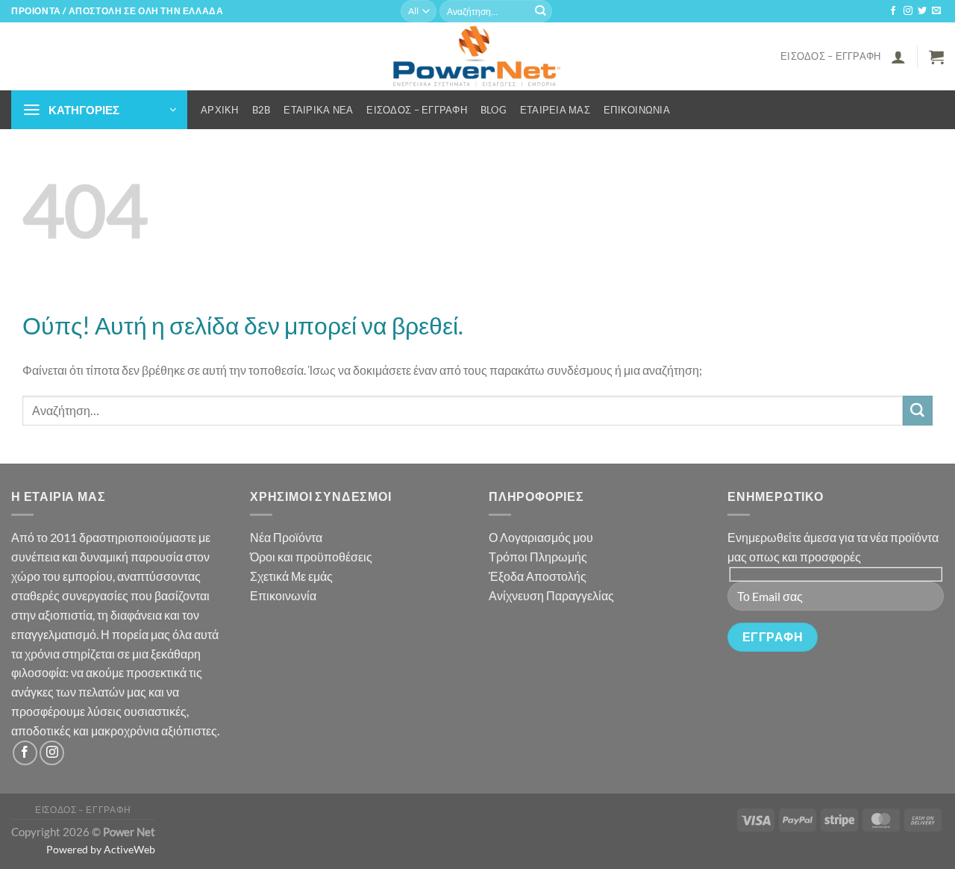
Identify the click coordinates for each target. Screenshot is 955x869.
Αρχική (220, 110)
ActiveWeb (129, 849)
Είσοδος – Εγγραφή (830, 56)
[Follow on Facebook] (893, 11)
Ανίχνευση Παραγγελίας (551, 595)
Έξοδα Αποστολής (537, 576)
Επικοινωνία (637, 110)
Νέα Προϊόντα (286, 537)
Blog (493, 110)
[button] (898, 56)
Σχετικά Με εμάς (291, 576)
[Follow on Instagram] (908, 11)
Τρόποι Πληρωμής (538, 556)
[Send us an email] (936, 11)
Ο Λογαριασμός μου (541, 537)
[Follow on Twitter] (922, 11)
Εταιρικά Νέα (318, 110)
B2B (261, 110)
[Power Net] (478, 56)
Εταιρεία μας (555, 110)
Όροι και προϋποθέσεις (311, 556)
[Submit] (540, 11)
